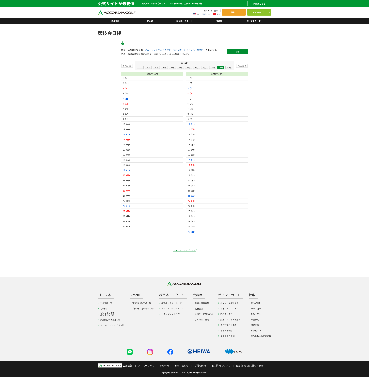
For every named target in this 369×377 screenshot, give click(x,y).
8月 (196, 67)
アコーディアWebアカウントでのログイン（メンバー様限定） (175, 49)
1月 (140, 67)
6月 (180, 67)
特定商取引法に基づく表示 (249, 365)
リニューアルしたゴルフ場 (112, 325)
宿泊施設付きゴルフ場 (110, 320)
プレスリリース (146, 365)
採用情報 (164, 365)
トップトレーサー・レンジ (173, 309)
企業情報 (127, 365)
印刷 (238, 51)
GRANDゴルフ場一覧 (141, 303)
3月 (156, 67)
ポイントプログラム (229, 309)
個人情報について (221, 365)
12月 (229, 67)
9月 (204, 67)
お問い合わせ (182, 365)
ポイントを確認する (229, 303)
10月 (213, 67)
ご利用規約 (200, 365)
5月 (172, 67)
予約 (233, 12)
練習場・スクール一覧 (171, 303)
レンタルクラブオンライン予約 (107, 314)
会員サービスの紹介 (204, 314)
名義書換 (199, 309)
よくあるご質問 (202, 319)
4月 (164, 67)
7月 (188, 67)
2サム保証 (255, 303)
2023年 (241, 65)
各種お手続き (226, 330)
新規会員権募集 (202, 303)
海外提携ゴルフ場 (228, 325)
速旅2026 (255, 325)
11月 (221, 67)
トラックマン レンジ (170, 314)
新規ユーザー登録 (211, 11)
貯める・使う (226, 314)
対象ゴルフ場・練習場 (230, 319)
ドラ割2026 (256, 330)
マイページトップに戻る (184, 250)
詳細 (259, 3)
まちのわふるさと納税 (261, 336)
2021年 (128, 65)
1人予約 (103, 309)
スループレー (257, 314)
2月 (148, 67)
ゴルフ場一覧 (106, 303)
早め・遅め (256, 309)
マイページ (258, 12)
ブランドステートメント (143, 309)
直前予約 (255, 319)
